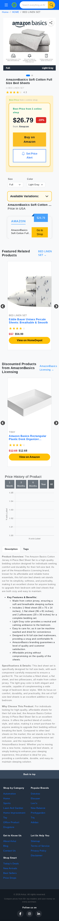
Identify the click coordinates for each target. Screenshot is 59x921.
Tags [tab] (26, 549)
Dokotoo (35, 793)
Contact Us (9, 850)
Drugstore (8, 827)
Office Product (11, 822)
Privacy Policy (38, 850)
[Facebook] (20, 913)
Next (55, 305)
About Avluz (9, 841)
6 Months (33, 484)
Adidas (34, 822)
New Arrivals (10, 868)
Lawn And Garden (13, 808)
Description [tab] (11, 549)
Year (43, 484)
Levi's (34, 803)
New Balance (38, 808)
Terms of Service (40, 846)
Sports (6, 803)
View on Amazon (29, 457)
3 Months (21, 484)
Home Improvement (14, 812)
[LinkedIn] (38, 913)
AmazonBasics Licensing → (48, 368)
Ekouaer (35, 798)
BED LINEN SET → (45, 253)
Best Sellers (10, 873)
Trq (33, 817)
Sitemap (35, 841)
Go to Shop (40, 232)
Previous (2, 305)
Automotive (9, 793)
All (51, 484)
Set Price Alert (31, 155)
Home (5, 12)
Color (30, 179)
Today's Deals (11, 863)
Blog (5, 846)
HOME (15, 12)
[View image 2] (32, 75)
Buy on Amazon (30, 139)
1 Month (9, 484)
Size (10, 179)
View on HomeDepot (29, 340)
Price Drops (9, 878)
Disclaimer (36, 855)
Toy (5, 817)
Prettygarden (38, 812)
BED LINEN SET (16, 88)
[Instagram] (29, 913)
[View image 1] (28, 75)
